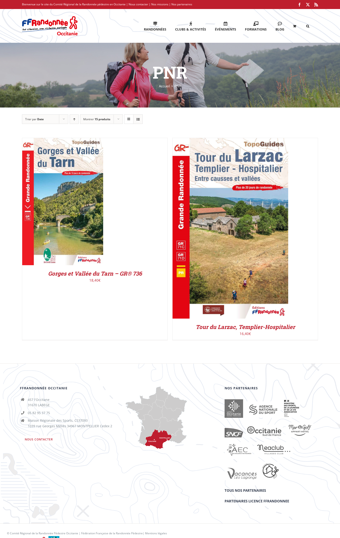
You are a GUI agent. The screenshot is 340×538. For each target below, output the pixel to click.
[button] (307, 26)
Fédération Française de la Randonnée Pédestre (112, 533)
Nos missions (159, 4)
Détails (81, 203)
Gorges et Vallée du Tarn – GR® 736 (95, 273)
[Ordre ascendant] (74, 119)
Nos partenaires (181, 4)
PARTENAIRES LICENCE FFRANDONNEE (257, 501)
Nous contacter (138, 4)
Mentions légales (156, 533)
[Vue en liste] (137, 119)
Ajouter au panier (53, 203)
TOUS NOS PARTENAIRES (245, 490)
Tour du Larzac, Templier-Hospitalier (245, 327)
